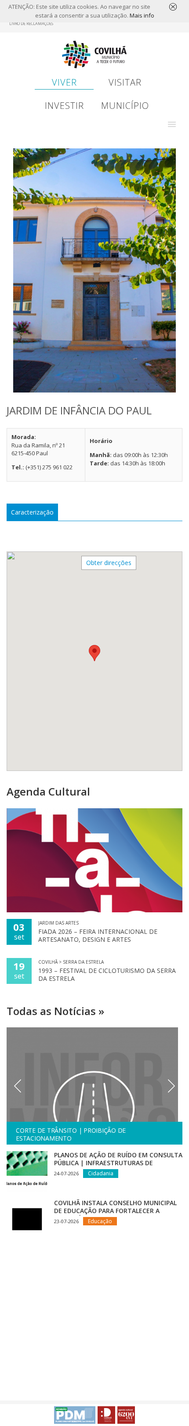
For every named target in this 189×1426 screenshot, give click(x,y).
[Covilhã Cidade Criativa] (106, 1415)
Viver (64, 82)
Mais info (142, 15)
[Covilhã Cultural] (126, 1415)
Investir (64, 106)
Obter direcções (108, 562)
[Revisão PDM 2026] (74, 1415)
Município (125, 106)
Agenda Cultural (48, 791)
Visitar (125, 82)
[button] (172, 124)
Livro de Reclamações (31, 23)
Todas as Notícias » (55, 1011)
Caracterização (32, 512)
